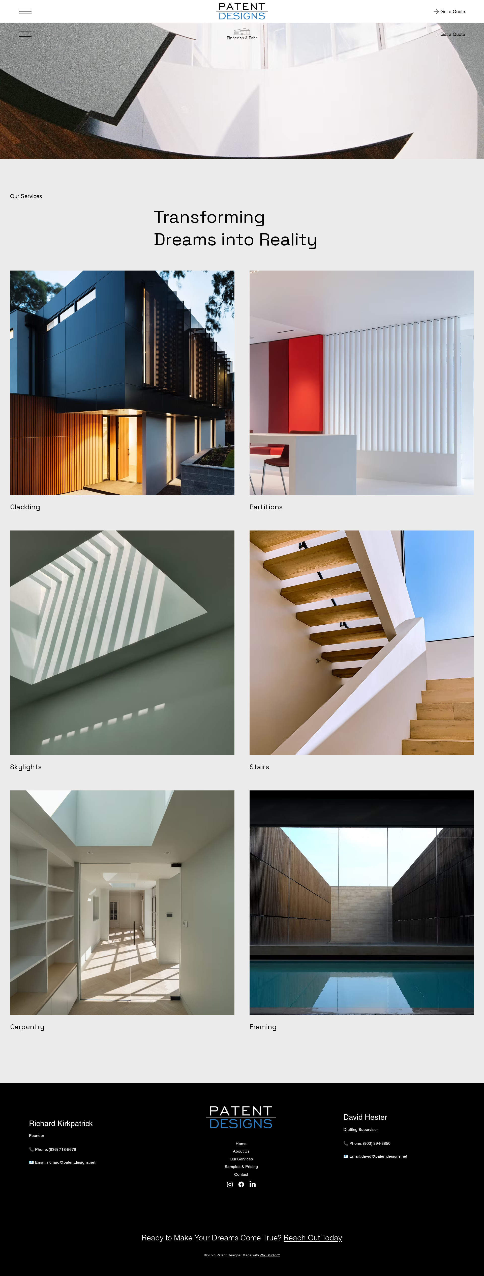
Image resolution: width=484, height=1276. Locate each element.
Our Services (241, 1159)
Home (241, 1143)
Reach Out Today (313, 1237)
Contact (241, 1174)
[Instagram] (230, 1184)
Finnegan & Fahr (242, 37)
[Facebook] (241, 1184)
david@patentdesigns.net (384, 1156)
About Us (241, 1151)
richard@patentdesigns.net (71, 1162)
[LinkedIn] (252, 1184)
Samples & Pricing (241, 1166)
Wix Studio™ (270, 1255)
